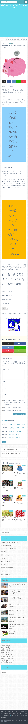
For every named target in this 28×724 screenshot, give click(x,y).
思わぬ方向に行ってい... (7, 652)
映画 (3, 558)
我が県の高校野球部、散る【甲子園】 (16, 626)
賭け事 (4, 571)
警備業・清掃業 (7, 568)
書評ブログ (5, 561)
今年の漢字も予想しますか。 (16, 431)
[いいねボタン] (4, 308)
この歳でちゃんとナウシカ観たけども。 (17, 619)
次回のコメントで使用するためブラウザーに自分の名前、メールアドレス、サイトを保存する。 (13, 402)
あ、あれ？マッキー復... (7, 656)
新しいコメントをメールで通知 (12, 407)
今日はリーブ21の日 (14, 434)
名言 (3, 552)
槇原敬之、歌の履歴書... (7, 658)
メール (4, 388)
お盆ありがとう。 (14, 632)
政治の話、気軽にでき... (7, 650)
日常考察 (4, 420)
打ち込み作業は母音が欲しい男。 (17, 424)
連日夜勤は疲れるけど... (7, 660)
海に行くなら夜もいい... (7, 647)
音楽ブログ (5, 574)
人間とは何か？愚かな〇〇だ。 (11, 449)
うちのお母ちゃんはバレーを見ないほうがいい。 (17, 427)
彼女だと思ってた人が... (7, 662)
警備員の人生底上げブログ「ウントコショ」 (14, 6)
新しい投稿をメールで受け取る (12, 410)
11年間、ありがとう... (7, 654)
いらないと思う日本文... (7, 649)
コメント (5, 369)
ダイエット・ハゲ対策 (8, 548)
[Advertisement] (14, 23)
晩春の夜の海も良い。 (7, 645)
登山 (3, 564)
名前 (3, 382)
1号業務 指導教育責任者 (9, 542)
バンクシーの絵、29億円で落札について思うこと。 (13, 454)
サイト (4, 394)
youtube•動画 (6, 545)
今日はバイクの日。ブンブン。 (16, 437)
